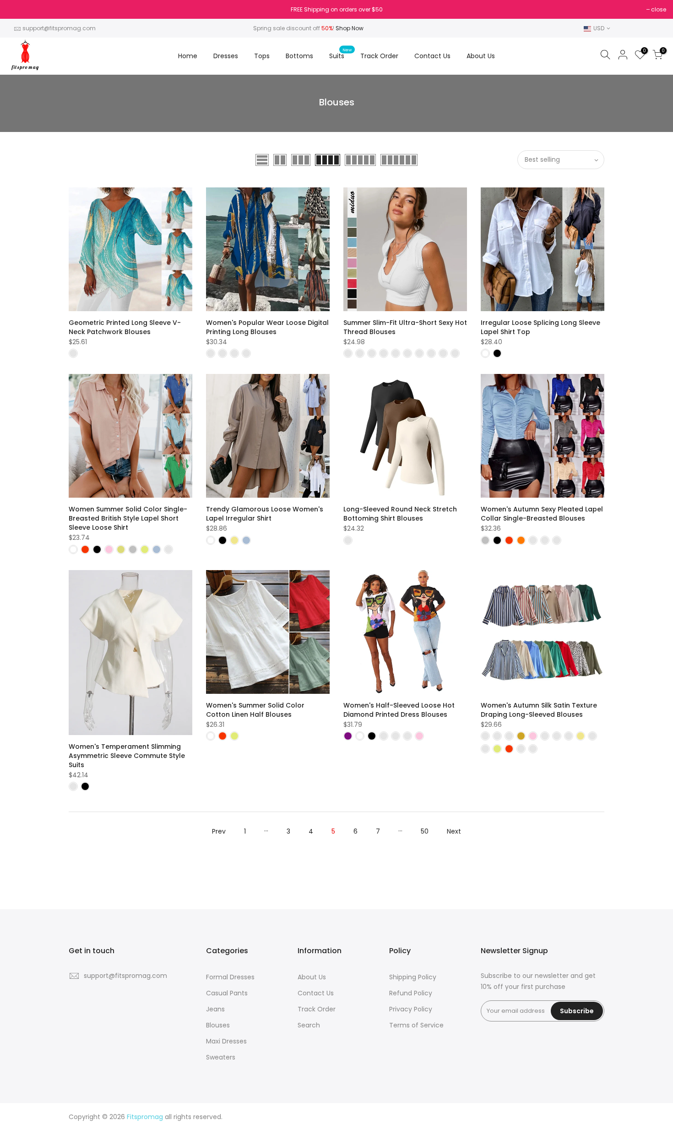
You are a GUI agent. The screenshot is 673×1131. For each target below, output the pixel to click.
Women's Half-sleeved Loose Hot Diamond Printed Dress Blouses (399, 710)
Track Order (379, 55)
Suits (340, 54)
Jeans (215, 1009)
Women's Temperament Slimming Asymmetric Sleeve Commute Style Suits (127, 755)
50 (425, 831)
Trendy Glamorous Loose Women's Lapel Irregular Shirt (264, 514)
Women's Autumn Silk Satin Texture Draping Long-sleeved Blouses (539, 710)
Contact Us (432, 55)
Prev (219, 831)
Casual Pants (227, 993)
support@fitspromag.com (59, 28)
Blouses (218, 1025)
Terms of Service (416, 1025)
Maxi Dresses (226, 1041)
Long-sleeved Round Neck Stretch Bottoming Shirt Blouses (400, 514)
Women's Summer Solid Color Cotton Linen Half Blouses (255, 710)
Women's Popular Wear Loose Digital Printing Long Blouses (267, 327)
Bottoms (299, 55)
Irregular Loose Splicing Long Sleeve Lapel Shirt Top (540, 327)
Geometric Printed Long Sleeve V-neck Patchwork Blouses (125, 327)
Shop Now (350, 28)
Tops (262, 55)
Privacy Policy (410, 1009)
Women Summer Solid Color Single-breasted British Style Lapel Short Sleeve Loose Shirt (128, 518)
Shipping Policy (412, 977)
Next (454, 831)
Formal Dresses (230, 977)
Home (187, 55)
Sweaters (220, 1057)
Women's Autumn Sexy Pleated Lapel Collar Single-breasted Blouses (542, 514)
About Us (481, 55)
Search (309, 1025)
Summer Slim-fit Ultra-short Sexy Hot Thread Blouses (405, 327)
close (19, 9)
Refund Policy (410, 993)
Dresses (225, 55)
